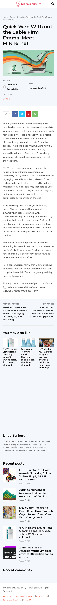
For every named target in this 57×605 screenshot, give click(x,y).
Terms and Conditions (12, 600)
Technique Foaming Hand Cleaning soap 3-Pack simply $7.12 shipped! (27, 357)
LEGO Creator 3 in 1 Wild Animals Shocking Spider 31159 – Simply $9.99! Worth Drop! (35, 475)
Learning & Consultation (13, 87)
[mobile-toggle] (5, 4)
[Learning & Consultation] (4, 86)
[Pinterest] (28, 114)
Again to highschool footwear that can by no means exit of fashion (34, 493)
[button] (53, 4)
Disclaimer (30, 596)
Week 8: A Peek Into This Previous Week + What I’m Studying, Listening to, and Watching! (15, 313)
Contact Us (28, 600)
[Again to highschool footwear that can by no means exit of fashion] (9, 494)
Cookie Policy (18, 596)
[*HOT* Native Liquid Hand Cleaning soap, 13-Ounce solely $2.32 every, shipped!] (10, 342)
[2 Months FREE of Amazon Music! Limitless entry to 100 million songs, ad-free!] (9, 552)
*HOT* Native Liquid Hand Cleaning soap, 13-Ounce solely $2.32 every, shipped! (10, 357)
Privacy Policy (42, 596)
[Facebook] (15, 114)
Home (5, 17)
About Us (7, 596)
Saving (12, 17)
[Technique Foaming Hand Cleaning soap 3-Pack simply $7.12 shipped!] (28, 342)
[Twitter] (22, 114)
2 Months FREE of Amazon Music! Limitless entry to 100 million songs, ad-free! (36, 552)
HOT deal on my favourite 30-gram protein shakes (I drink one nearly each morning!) (45, 358)
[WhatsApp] (35, 114)
